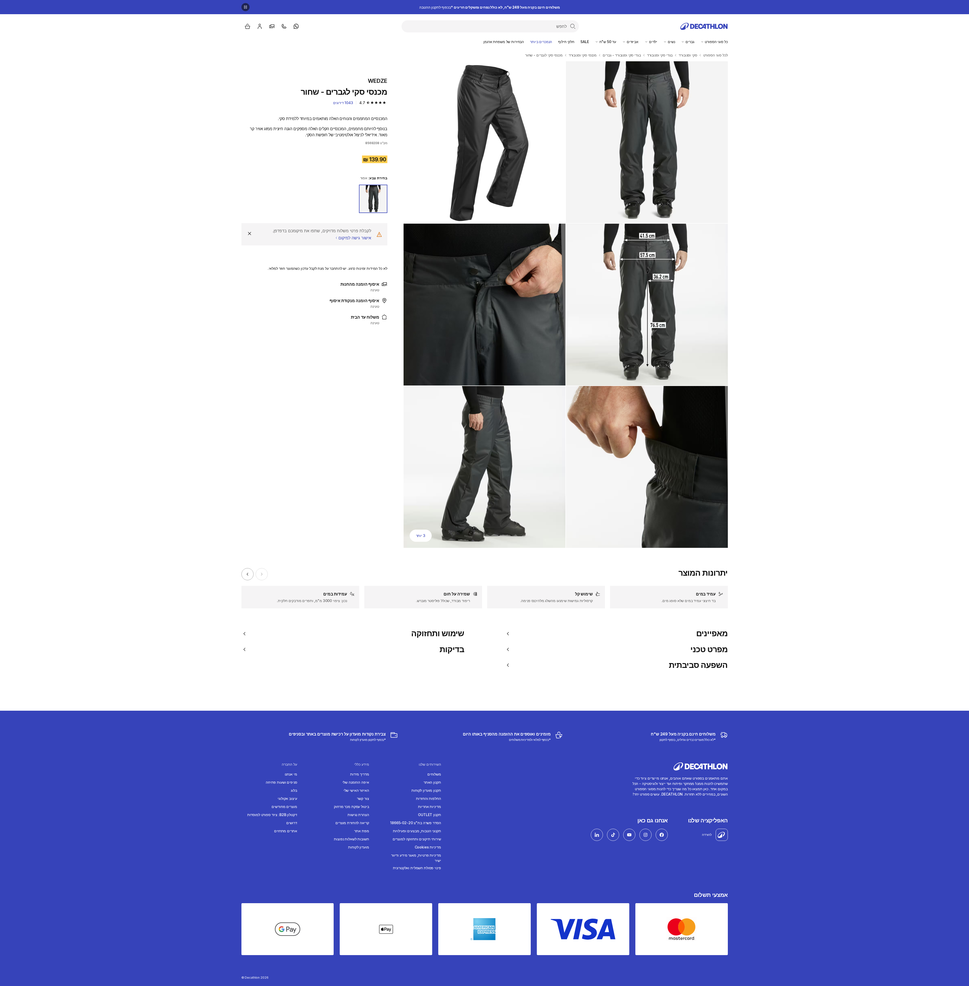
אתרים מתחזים (285, 831)
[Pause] (245, 7)
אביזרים (632, 42)
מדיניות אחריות (429, 806)
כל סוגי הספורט (716, 42)
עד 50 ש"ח (607, 42)
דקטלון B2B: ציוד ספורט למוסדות (272, 815)
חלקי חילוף (566, 42)
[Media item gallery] (566, 304)
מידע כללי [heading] (361, 764)
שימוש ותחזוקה (437, 633)
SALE (584, 42)
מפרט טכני (709, 649)
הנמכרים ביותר (541, 42)
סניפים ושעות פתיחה (281, 782)
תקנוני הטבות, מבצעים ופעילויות (417, 831)
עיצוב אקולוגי (287, 798)
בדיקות (452, 649)
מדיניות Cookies (428, 847)
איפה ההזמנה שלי (356, 782)
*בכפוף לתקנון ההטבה (489, 7)
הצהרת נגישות (358, 815)
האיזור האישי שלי (356, 790)
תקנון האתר (432, 782)
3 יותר (420, 535)
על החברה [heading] (289, 764)
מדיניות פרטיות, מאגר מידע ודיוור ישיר (416, 858)
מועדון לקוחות (358, 847)
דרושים (291, 823)
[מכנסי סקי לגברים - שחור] (647, 142)
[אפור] (373, 199)
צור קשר (363, 798)
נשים (671, 42)
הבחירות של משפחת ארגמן (503, 42)
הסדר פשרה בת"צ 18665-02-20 (415, 823)
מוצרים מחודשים (284, 806)
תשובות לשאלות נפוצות (351, 839)
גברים (689, 42)
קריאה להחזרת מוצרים (352, 823)
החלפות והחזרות (428, 798)
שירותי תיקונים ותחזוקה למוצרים (417, 839)
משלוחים (434, 774)
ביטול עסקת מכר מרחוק (351, 806)
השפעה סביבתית (698, 665)
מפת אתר (361, 831)
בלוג (294, 790)
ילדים (652, 42)
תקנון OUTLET (429, 815)
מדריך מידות (359, 774)
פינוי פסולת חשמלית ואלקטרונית (417, 868)
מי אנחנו (291, 774)
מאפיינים (712, 633)
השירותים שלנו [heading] (430, 764)
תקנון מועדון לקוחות (426, 790)
